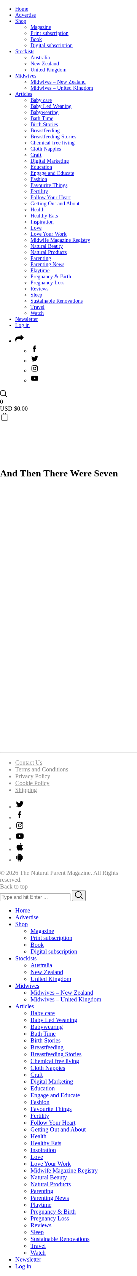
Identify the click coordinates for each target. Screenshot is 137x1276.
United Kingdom (48, 70)
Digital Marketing (49, 161)
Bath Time (41, 118)
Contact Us (28, 762)
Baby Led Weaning (51, 106)
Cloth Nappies (45, 149)
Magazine (40, 27)
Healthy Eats (44, 216)
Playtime (39, 270)
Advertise (25, 15)
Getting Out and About (55, 203)
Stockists (24, 51)
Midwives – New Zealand (58, 82)
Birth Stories (44, 124)
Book (36, 39)
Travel (37, 307)
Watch (37, 313)
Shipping (26, 790)
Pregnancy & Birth (50, 276)
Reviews (39, 289)
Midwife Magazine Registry (60, 240)
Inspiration (42, 222)
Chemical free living (52, 143)
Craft (35, 155)
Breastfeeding (45, 130)
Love (35, 228)
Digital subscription (51, 45)
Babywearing (44, 112)
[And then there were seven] (68, 743)
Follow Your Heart (50, 197)
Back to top (14, 886)
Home (21, 9)
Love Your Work (48, 234)
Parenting (40, 258)
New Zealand (44, 64)
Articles (23, 94)
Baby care (41, 100)
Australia (40, 57)
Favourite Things (48, 185)
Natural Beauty (46, 246)
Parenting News (47, 264)
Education (41, 167)
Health (37, 210)
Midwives (25, 76)
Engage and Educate (52, 173)
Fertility (39, 191)
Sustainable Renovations (56, 301)
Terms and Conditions (41, 769)
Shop (20, 21)
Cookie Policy (32, 783)
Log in (22, 325)
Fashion (38, 179)
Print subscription (49, 33)
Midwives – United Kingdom (61, 88)
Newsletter (26, 319)
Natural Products (48, 252)
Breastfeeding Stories (53, 137)
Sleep (36, 295)
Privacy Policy (32, 776)
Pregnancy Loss (47, 283)
